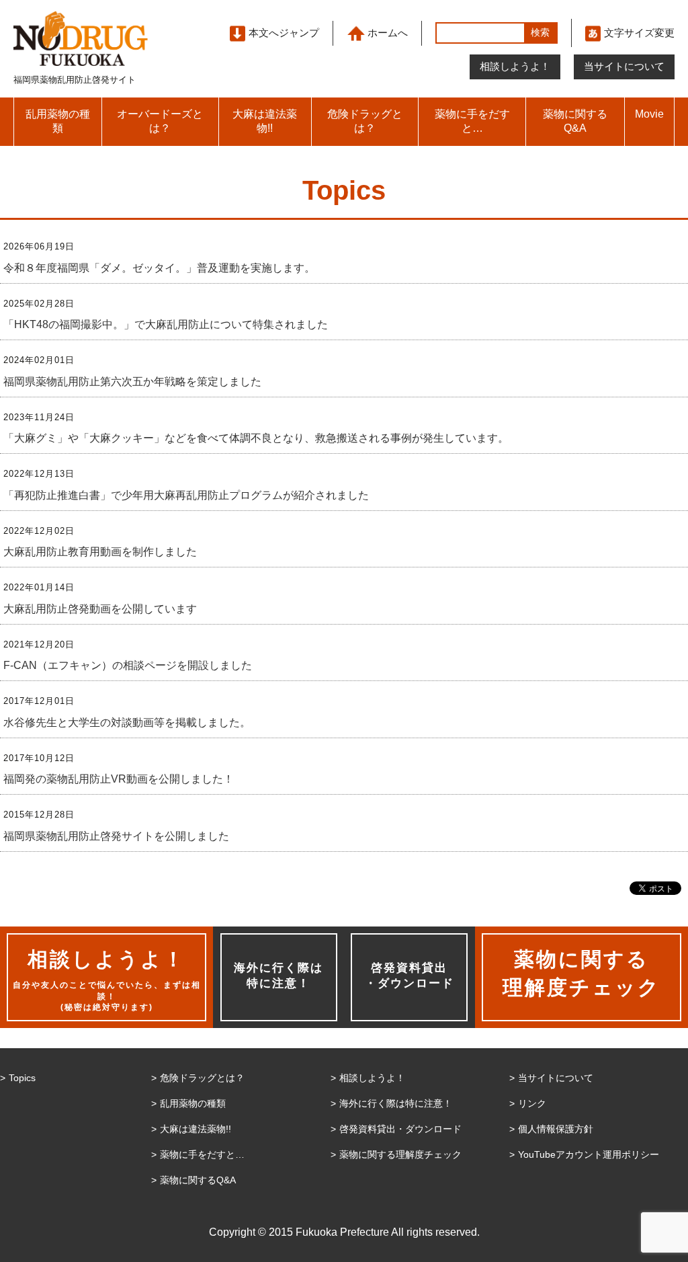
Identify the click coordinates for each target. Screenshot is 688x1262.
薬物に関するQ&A (575, 121)
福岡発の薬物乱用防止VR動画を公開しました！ (118, 779)
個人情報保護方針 (555, 1128)
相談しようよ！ (515, 66)
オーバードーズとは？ (160, 121)
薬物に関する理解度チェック (400, 1154)
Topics (22, 1077)
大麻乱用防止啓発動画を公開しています (100, 609)
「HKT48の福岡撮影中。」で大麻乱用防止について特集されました (165, 324)
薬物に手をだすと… (472, 121)
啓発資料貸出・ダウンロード (409, 975)
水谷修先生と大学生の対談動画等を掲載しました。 (127, 722)
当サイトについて (624, 66)
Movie (649, 114)
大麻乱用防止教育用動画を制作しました (100, 551)
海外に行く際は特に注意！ (278, 975)
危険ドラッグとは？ (364, 121)
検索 (540, 32)
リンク (532, 1103)
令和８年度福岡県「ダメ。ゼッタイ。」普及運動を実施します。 (159, 268)
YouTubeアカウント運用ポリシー (588, 1154)
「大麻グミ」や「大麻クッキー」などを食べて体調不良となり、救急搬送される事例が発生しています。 (256, 438)
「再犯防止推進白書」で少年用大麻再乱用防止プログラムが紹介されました (186, 495)
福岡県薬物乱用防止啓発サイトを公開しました (116, 836)
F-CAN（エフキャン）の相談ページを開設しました (127, 665)
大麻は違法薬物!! (264, 121)
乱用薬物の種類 (58, 121)
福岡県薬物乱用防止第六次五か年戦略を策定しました (132, 381)
